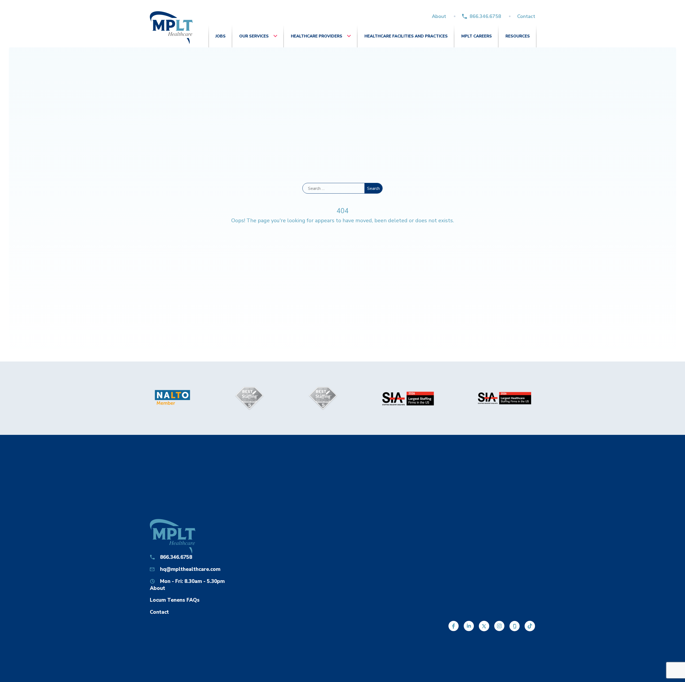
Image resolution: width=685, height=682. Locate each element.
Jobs (220, 36)
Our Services (254, 36)
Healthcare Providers (316, 36)
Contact (526, 16)
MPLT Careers (476, 36)
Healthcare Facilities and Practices (406, 36)
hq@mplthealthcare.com (190, 569)
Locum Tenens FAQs (175, 600)
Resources (517, 36)
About (439, 16)
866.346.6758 (485, 16)
